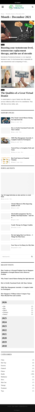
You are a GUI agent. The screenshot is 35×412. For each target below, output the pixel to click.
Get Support (17, 2)
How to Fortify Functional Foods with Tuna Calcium (16, 283)
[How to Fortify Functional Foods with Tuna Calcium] (5, 130)
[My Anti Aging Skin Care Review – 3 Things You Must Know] (5, 238)
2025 (4, 318)
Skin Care (3, 382)
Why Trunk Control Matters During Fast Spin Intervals (17, 279)
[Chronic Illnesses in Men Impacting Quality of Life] (5, 206)
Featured (3, 368)
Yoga (2, 391)
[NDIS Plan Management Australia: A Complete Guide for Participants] (5, 140)
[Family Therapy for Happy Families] (5, 228)
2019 (4, 342)
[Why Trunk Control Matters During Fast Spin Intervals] (5, 120)
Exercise (3, 365)
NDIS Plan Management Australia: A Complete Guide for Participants (17, 288)
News (2, 379)
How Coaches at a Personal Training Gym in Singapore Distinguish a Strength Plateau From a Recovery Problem (17, 272)
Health (2, 44)
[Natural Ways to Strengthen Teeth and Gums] (5, 150)
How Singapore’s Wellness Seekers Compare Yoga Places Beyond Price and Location (15, 295)
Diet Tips (3, 363)
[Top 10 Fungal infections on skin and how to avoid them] (17, 184)
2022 (4, 330)
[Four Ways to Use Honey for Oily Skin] (5, 248)
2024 (4, 322)
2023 (4, 326)
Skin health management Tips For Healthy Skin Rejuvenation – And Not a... (22, 215)
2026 (4, 302)
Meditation (4, 377)
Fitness (3, 371)
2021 (4, 334)
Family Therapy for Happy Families (22, 225)
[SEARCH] (32, 256)
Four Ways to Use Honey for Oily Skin (22, 245)
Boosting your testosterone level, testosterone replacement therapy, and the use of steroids (17, 50)
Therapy (3, 385)
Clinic (2, 360)
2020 (4, 338)
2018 (4, 346)
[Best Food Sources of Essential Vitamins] (5, 161)
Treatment (4, 388)
